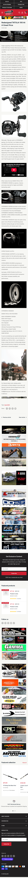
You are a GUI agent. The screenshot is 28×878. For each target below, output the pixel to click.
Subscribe (14, 574)
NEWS (21, 7)
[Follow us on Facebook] (2, 624)
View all (24, 763)
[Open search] (19, 12)
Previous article (7, 417)
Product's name (14, 594)
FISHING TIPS (21, 4)
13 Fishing (5, 788)
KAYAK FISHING (7, 4)
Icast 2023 (7, 405)
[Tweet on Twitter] (12, 408)
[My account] (22, 12)
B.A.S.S (7, 1)
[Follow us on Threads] (5, 624)
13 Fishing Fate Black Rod (9, 786)
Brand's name (13, 596)
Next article (22, 417)
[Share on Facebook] (7, 408)
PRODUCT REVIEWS (7, 7)
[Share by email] (15, 408)
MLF (21, 1)
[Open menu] (2, 12)
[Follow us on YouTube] (11, 624)
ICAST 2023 (4, 27)
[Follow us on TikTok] (14, 624)
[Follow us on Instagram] (8, 624)
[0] (25, 12)
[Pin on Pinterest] (10, 408)
